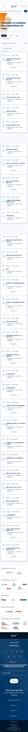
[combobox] (10, 43)
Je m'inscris (14, 681)
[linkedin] (8, 656)
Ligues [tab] (17, 35)
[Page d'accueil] (14, 6)
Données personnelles (14, 727)
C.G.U (14, 726)
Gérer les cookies (14, 730)
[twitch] (20, 656)
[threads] (14, 656)
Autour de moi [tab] (6, 38)
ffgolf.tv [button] (13, 710)
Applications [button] (13, 715)
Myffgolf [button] (13, 705)
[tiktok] (11, 651)
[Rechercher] (22, 6)
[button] (3, 6)
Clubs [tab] (4, 35)
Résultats (13, 67)
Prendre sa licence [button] (13, 700)
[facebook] (6, 651)
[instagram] (17, 651)
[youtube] (22, 651)
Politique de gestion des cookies (14, 728)
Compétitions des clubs (15, 11)
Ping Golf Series (8, 48)
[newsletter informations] (17, 662)
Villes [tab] (10, 35)
